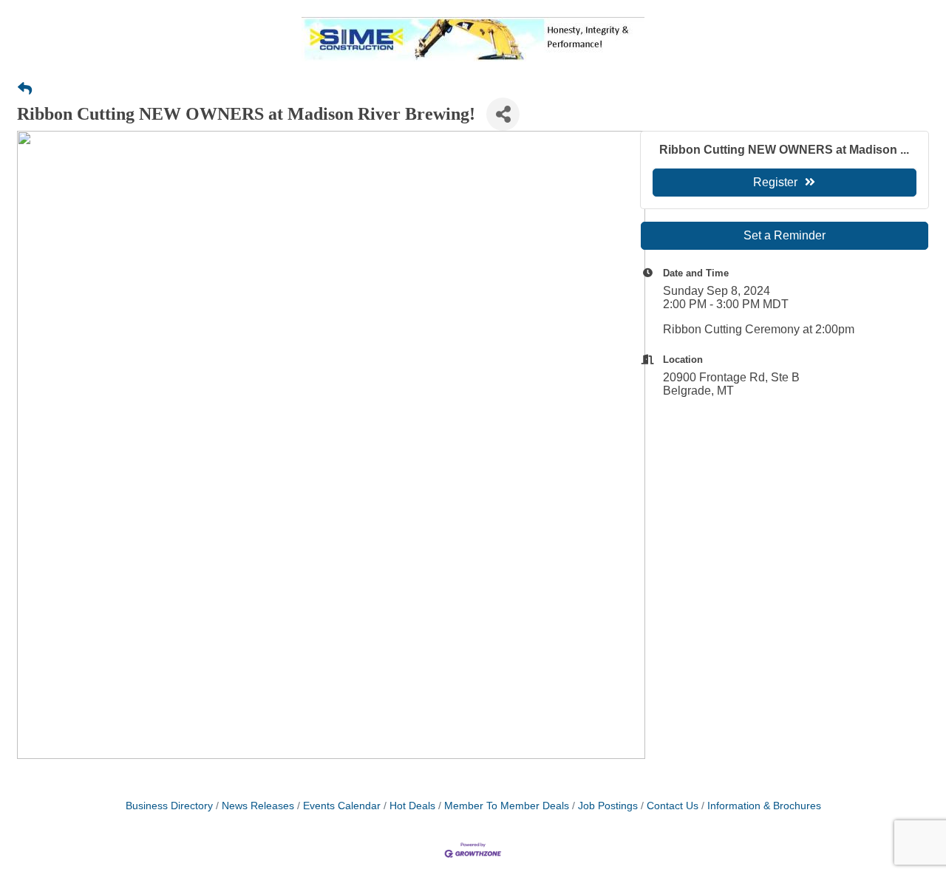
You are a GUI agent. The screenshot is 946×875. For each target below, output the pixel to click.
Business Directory (169, 805)
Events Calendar (342, 805)
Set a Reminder (784, 235)
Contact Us (672, 805)
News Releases (258, 805)
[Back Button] (25, 89)
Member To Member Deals (506, 805)
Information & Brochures (764, 805)
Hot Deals (412, 805)
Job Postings (608, 805)
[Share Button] (503, 114)
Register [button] (775, 182)
